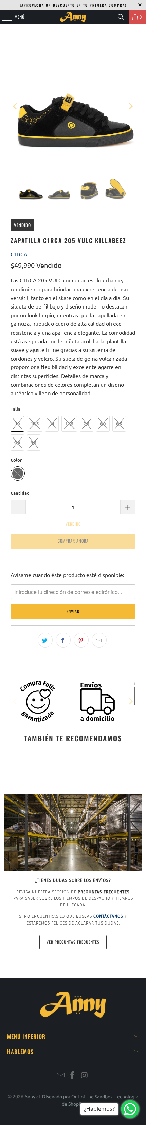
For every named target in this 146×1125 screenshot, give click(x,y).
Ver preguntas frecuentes (73, 942)
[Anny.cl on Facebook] (73, 1075)
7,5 (86, 423)
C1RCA (19, 254)
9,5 (33, 442)
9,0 (17, 442)
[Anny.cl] (73, 17)
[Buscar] (120, 17)
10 (17, 423)
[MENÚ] (3, 17)
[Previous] (15, 106)
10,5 (35, 423)
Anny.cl (32, 1096)
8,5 (119, 423)
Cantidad (20, 493)
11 (52, 423)
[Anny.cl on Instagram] (84, 1075)
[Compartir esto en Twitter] (45, 640)
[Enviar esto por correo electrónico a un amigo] (99, 640)
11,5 (69, 423)
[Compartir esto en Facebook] (63, 640)
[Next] (130, 106)
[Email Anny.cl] (61, 1075)
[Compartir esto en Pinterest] (81, 640)
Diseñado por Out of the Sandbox (77, 1096)
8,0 (103, 423)
